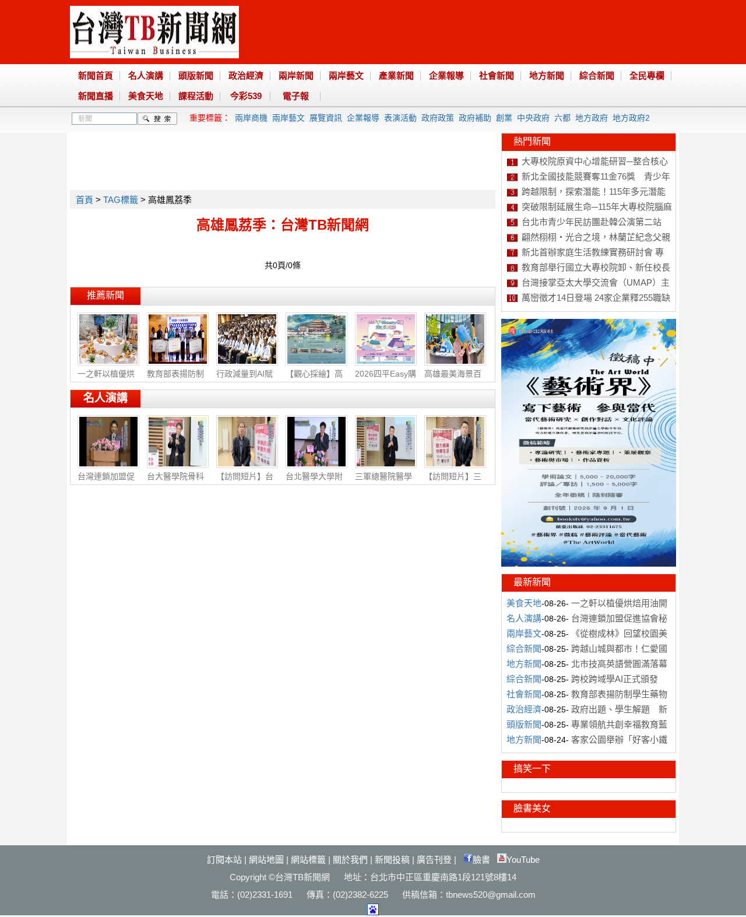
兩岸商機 (251, 117)
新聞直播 (95, 96)
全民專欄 (646, 75)
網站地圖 (266, 860)
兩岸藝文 (346, 75)
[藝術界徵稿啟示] (588, 563)
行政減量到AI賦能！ (244, 379)
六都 (562, 117)
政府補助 (475, 117)
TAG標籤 (120, 200)
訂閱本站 (224, 860)
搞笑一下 (532, 769)
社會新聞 (496, 75)
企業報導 (446, 75)
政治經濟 (245, 75)
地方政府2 (631, 117)
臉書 (481, 860)
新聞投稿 (392, 860)
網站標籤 (308, 860)
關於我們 (350, 860)
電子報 (296, 96)
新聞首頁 (95, 75)
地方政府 (591, 117)
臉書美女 (532, 808)
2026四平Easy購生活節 (385, 379)
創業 (504, 117)
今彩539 (246, 96)
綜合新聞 (596, 75)
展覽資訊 (325, 117)
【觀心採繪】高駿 (314, 379)
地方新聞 (546, 75)
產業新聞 (396, 75)
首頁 (84, 200)
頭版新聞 (195, 75)
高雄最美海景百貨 (452, 379)
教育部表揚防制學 (175, 379)
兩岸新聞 (296, 75)
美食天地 (145, 96)
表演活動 (400, 117)
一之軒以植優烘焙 (106, 379)
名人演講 (145, 75)
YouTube (523, 860)
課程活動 (195, 96)
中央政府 (533, 117)
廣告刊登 (434, 860)
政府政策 (437, 117)
